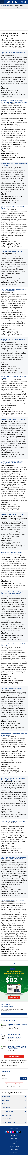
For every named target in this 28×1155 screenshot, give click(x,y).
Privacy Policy (14, 1149)
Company (14, 1141)
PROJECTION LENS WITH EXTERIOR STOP (13, 419)
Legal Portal (14, 1138)
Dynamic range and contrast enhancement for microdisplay (14, 734)
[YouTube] (8, 1132)
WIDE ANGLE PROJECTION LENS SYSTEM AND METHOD (14, 377)
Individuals (5, 1100)
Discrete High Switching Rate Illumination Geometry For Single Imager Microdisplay (13, 779)
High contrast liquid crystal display (11, 552)
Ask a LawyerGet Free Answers (7, 1005)
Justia (2, 5)
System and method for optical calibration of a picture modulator (13, 289)
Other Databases (7, 1119)
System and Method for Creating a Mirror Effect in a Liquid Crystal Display (13, 592)
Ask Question (14, 1014)
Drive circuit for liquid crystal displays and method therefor (13, 340)
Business (5, 1104)
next (15, 963)
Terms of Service (14, 1146)
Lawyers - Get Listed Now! (14, 1084)
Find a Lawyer (5, 1071)
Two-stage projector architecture (11, 688)
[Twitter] (20, 1132)
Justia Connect (14, 1135)
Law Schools (6, 1107)
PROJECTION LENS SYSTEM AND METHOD (13, 514)
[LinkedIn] (6, 1132)
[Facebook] (11, 1132)
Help (14, 1143)
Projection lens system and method (11, 251)
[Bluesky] (17, 1132)
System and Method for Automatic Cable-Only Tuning (13, 644)
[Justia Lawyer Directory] (22, 1132)
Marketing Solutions (8, 1122)
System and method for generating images (14, 821)
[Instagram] (13, 1132)
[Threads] (15, 1132)
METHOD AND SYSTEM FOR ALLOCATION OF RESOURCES (14, 164)
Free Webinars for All (8, 1020)
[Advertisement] (14, 19)
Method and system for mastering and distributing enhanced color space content (14, 101)
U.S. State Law (6, 1115)
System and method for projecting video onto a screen (13, 53)
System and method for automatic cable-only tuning (13, 207)
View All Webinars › (14, 1056)
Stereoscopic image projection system (12, 900)
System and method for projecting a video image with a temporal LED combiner (14, 857)
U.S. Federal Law (7, 1111)
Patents (7, 5)
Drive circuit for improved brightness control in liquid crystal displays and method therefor (12, 462)
